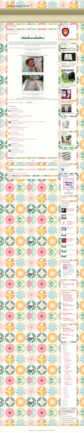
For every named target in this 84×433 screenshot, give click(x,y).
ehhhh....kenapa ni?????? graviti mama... (67, 361)
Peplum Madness (70, 233)
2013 (64, 400)
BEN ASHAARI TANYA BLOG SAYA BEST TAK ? (71, 239)
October (66, 356)
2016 (64, 347)
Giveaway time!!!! (70, 214)
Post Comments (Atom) (35, 163)
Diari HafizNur (66, 318)
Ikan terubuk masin (71, 249)
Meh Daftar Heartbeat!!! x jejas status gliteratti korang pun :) (71, 223)
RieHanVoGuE (66, 334)
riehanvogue (13, 120)
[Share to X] (29, 102)
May (65, 390)
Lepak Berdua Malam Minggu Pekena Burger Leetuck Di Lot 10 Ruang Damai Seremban (68, 330)
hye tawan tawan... (68, 376)
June (65, 388)
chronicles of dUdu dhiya (68, 283)
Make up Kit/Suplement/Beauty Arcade (59, 21)
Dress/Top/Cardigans (29, 21)
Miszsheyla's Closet (64, 168)
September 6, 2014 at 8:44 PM (17, 117)
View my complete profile (66, 416)
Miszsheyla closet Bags (18, 21)
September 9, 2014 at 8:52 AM (17, 123)
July (65, 387)
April (65, 392)
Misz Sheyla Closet (67, 264)
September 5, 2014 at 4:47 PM (17, 111)
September (66, 358)
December (66, 352)
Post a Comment (13, 154)
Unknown (13, 125)
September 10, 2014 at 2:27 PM (17, 140)
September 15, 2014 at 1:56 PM (17, 152)
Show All (74, 322)
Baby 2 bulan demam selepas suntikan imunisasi (68, 372)
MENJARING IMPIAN (67, 313)
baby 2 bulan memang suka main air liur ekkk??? (67, 367)
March (65, 394)
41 (63, 338)
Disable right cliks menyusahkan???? (65, 206)
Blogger (53, 430)
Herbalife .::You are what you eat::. (42, 21)
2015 (64, 349)
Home (10, 21)
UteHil (46, 430)
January (66, 397)
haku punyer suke (18, 5)
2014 (64, 351)
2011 (64, 403)
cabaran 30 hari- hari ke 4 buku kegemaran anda (68, 383)
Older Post (54, 160)
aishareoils (13, 114)
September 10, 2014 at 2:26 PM (17, 129)
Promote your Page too (65, 171)
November (66, 354)
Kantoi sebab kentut (68, 363)
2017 (64, 345)
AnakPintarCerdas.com (66, 41)
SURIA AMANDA (66, 328)
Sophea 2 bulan (67, 374)
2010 (64, 405)
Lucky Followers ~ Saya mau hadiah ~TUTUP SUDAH (70, 209)
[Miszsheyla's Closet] (62, 170)
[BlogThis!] (27, 102)
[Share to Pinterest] (31, 102)
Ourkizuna (65, 303)
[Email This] (26, 102)
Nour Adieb (13, 108)
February (66, 396)
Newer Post (11, 160)
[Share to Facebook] (30, 102)
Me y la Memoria (66, 294)
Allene (64, 308)
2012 (64, 401)
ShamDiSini (65, 337)
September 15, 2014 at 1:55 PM (17, 146)
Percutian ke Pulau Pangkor (68, 335)
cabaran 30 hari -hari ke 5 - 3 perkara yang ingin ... (68, 379)
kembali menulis (70, 245)
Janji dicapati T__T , (71, 254)
